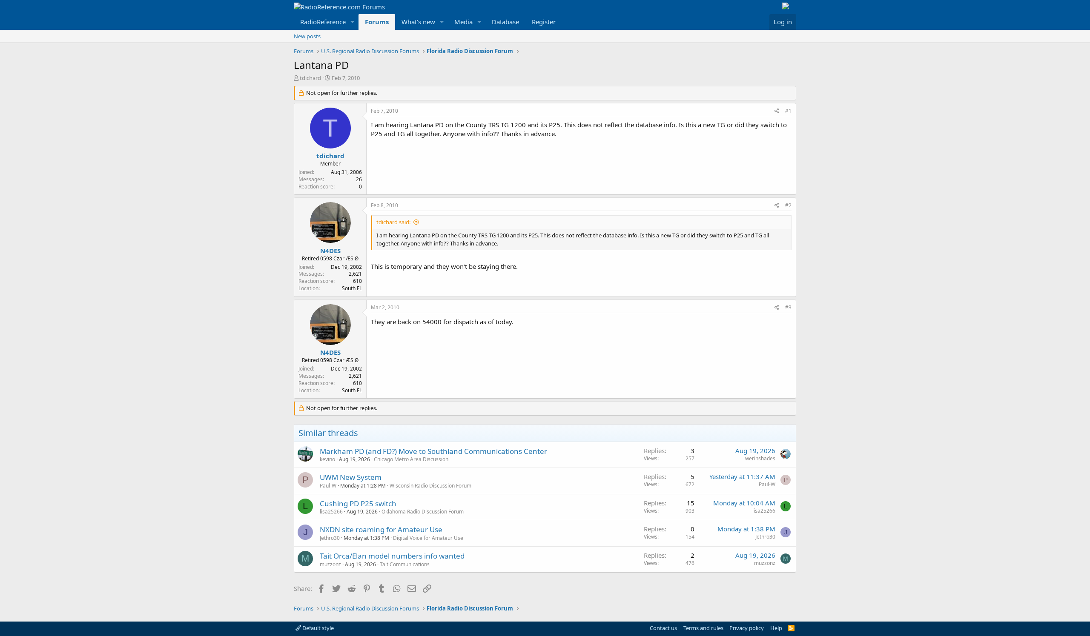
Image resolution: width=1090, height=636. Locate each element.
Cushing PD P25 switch (358, 503)
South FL (352, 288)
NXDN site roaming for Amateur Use (381, 529)
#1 (788, 110)
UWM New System (351, 477)
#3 (788, 307)
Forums (377, 21)
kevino (327, 459)
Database (505, 21)
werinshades (760, 458)
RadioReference (323, 21)
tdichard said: (393, 222)
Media (463, 21)
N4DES (330, 250)
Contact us (663, 628)
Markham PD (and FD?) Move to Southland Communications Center (433, 451)
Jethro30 (330, 538)
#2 (788, 205)
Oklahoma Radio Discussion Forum (423, 511)
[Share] (777, 111)
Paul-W (328, 485)
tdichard (310, 78)
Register (544, 21)
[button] (353, 22)
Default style (317, 628)
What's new (418, 21)
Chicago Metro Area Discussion (411, 459)
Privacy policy (746, 628)
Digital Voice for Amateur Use (428, 538)
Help (776, 628)
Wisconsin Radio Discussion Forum (430, 485)
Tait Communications (405, 564)
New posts (307, 36)
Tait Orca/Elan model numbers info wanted (392, 556)
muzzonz (330, 564)
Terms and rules (703, 628)
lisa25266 (331, 511)
